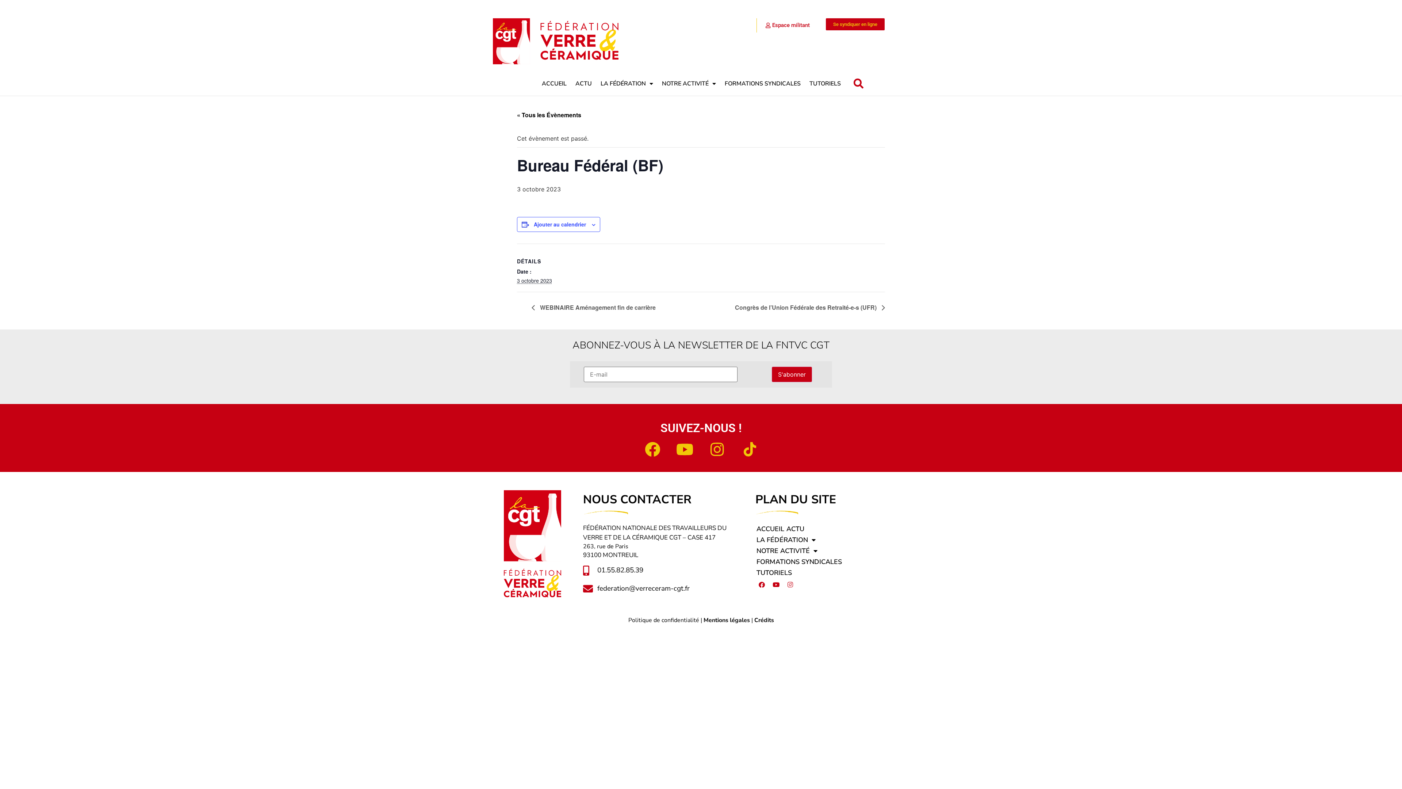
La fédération (623, 84)
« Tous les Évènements (549, 115)
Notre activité (685, 84)
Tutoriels (825, 84)
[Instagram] (717, 449)
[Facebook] (652, 449)
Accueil (554, 84)
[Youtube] (685, 449)
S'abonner (792, 374)
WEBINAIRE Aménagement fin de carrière (597, 307)
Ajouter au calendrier (560, 224)
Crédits (764, 620)
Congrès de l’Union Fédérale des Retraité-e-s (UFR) (806, 307)
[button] (859, 84)
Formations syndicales (763, 84)
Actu (583, 84)
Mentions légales (727, 620)
